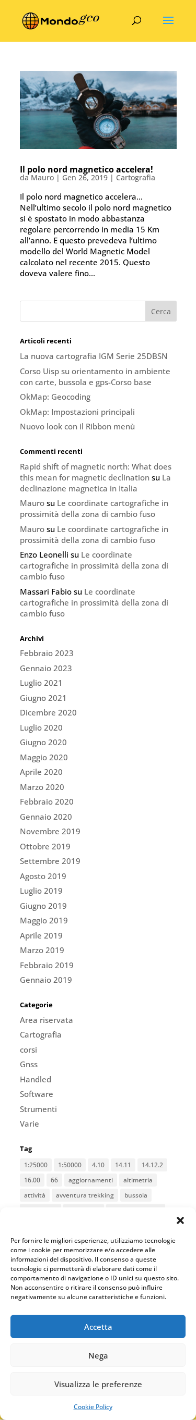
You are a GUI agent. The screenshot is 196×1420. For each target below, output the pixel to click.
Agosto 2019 (43, 876)
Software (36, 1094)
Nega (98, 1355)
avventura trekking (85, 1195)
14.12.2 (152, 1164)
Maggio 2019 (44, 920)
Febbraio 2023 (47, 653)
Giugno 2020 (43, 742)
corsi (28, 1049)
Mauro (42, 177)
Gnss (29, 1064)
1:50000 (70, 1164)
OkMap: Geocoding (55, 396)
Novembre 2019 (50, 831)
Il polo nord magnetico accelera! (86, 169)
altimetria (138, 1180)
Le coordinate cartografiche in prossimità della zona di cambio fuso (94, 508)
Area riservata (46, 1020)
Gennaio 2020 (46, 816)
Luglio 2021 (41, 682)
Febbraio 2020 (47, 801)
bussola (135, 1195)
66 (54, 1180)
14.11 (123, 1164)
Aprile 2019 (41, 935)
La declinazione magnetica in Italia (95, 482)
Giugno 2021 (43, 698)
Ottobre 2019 (45, 846)
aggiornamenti (90, 1180)
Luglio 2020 (41, 727)
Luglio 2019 (41, 890)
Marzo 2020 (42, 787)
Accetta (98, 1327)
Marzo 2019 (42, 950)
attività (34, 1195)
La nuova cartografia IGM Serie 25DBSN (94, 356)
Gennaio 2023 (46, 668)
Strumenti (38, 1109)
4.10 (98, 1164)
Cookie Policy (93, 1406)
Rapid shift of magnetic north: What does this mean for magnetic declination (95, 472)
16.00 (32, 1180)
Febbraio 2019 (47, 965)
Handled (35, 1079)
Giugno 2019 (43, 905)
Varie (29, 1123)
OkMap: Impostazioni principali (77, 411)
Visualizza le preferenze (98, 1384)
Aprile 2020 (41, 772)
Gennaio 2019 (46, 979)
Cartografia (135, 177)
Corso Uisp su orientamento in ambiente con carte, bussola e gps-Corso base (95, 376)
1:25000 (36, 1164)
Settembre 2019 (50, 861)
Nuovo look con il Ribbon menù (77, 426)
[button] (180, 1220)
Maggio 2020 (44, 757)
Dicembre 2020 (48, 712)
